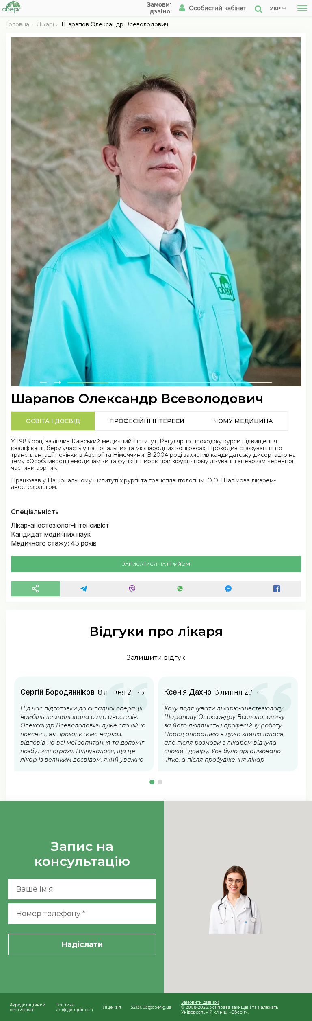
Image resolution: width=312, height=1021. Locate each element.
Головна (17, 24)
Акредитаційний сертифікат (28, 1007)
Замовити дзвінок (200, 1002)
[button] (152, 782)
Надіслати (82, 944)
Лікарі (45, 24)
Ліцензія (112, 1007)
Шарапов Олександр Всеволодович (114, 24)
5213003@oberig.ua (151, 1007)
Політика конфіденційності (74, 1007)
